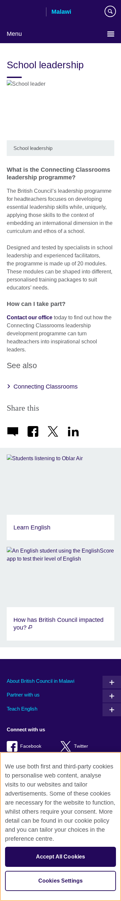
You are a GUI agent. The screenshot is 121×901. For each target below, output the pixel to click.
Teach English (22, 709)
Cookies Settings (60, 881)
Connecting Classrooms (45, 386)
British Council (24, 12)
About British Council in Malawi (40, 681)
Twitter (81, 746)
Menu (14, 33)
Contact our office (29, 317)
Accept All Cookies (60, 856)
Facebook (30, 746)
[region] (60, 826)
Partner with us (23, 695)
